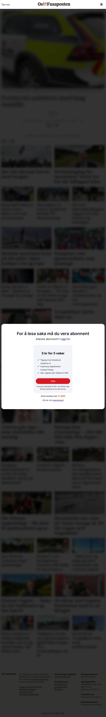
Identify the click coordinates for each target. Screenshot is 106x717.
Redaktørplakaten (27, 689)
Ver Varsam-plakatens (38, 679)
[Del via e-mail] (57, 125)
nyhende (30, 136)
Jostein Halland (62, 677)
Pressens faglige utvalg (30, 687)
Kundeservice (60, 687)
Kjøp (53, 381)
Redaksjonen (60, 684)
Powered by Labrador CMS (53, 713)
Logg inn (53, 339)
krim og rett (43, 136)
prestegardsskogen (70, 136)
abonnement (58, 400)
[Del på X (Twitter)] (53, 125)
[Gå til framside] (54, 4)
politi (55, 136)
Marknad (58, 689)
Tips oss (5, 4)
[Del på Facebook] (49, 125)
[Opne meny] (101, 4)
